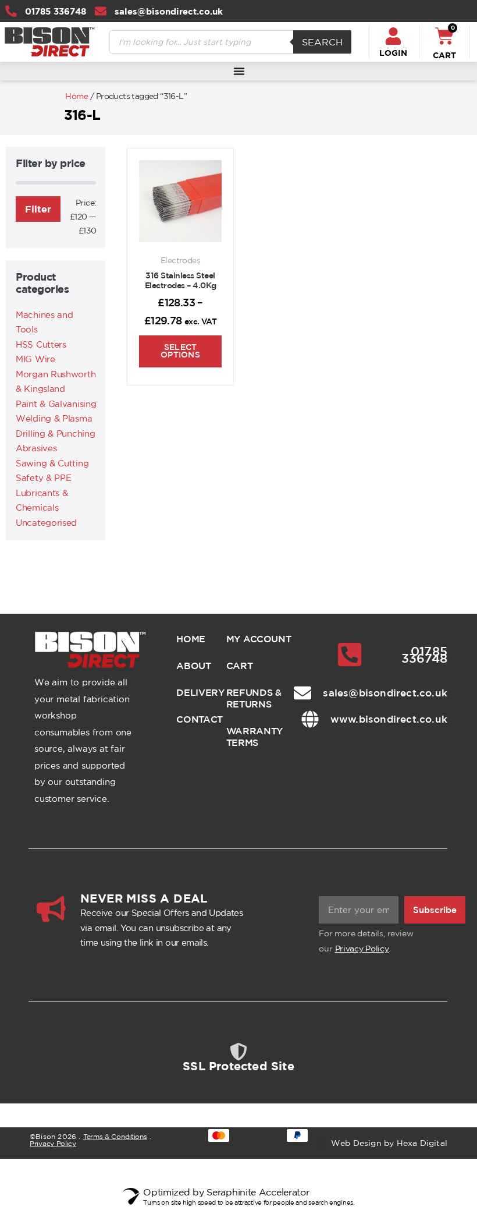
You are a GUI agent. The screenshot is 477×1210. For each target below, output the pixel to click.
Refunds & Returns (254, 698)
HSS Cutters (41, 344)
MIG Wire (35, 359)
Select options (180, 351)
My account (258, 639)
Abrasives (36, 448)
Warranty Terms (254, 737)
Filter (38, 209)
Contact (191, 719)
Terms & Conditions (115, 1136)
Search (322, 42)
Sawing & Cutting (52, 463)
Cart (239, 665)
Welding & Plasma (54, 418)
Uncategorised (46, 523)
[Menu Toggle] (239, 71)
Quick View (180, 226)
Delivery (191, 692)
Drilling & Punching (55, 433)
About (191, 665)
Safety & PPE (43, 478)
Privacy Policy (362, 948)
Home (76, 96)
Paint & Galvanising (56, 404)
